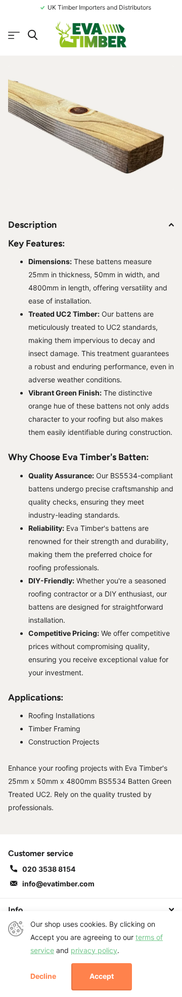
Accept (101, 976)
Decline (43, 976)
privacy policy (94, 950)
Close (91, 910)
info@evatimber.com (58, 883)
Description (32, 224)
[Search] (32, 35)
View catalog (14, 35)
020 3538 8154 (48, 869)
